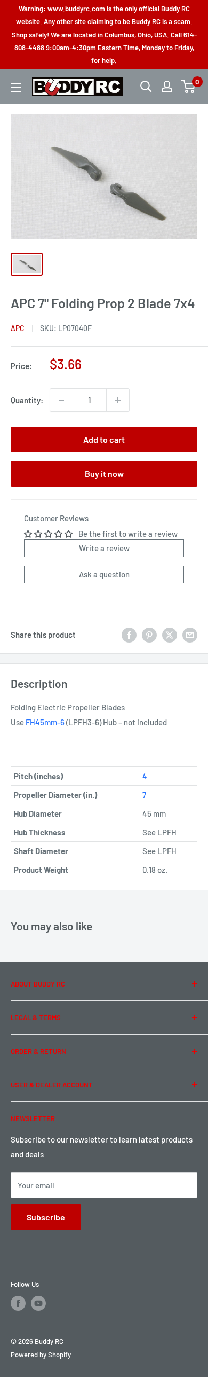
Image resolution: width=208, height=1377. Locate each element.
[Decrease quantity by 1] (61, 400)
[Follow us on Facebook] (18, 1303)
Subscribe (46, 1217)
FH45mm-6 (45, 722)
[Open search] (146, 86)
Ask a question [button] (104, 574)
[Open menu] (16, 87)
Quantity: (27, 400)
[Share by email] (189, 635)
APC (18, 328)
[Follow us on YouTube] (38, 1303)
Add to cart (104, 439)
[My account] (167, 86)
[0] (188, 86)
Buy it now (104, 473)
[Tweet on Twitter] (169, 635)
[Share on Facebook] (129, 635)
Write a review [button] (104, 548)
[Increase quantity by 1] (118, 400)
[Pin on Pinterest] (149, 635)
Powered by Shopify (41, 1354)
